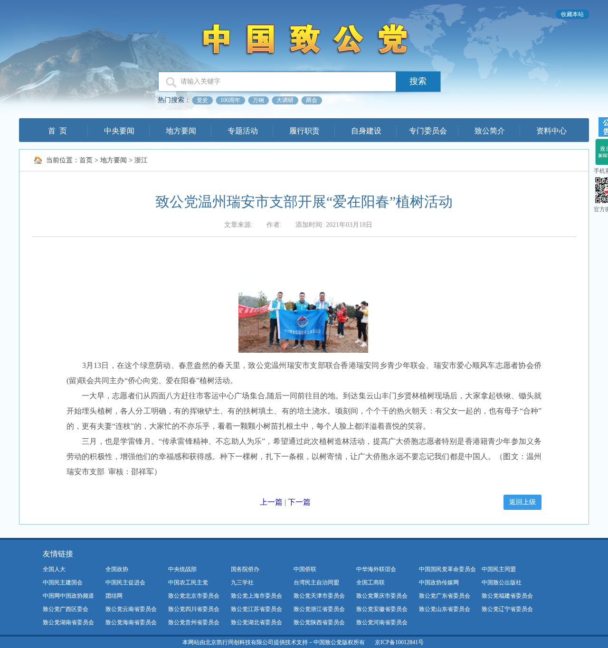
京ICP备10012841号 (399, 642)
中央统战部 (182, 569)
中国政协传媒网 (439, 582)
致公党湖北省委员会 (256, 622)
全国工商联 (370, 582)
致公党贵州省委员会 (193, 622)
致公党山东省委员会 (444, 609)
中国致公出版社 (502, 582)
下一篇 (299, 502)
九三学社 (242, 582)
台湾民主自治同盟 (316, 582)
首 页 (57, 131)
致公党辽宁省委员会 (507, 609)
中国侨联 (305, 569)
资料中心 (551, 131)
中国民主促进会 (125, 582)
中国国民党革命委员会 (447, 569)
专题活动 (243, 131)
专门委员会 (428, 131)
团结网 (114, 595)
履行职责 (304, 131)
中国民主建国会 (63, 582)
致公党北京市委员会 (193, 595)
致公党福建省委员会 (507, 595)
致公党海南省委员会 (131, 622)
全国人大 (54, 569)
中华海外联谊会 (376, 569)
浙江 (141, 160)
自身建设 (366, 131)
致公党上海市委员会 (256, 595)
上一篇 (271, 502)
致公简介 (490, 131)
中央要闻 (119, 131)
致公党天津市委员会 (319, 595)
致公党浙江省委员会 (319, 609)
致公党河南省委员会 (382, 622)
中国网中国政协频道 (68, 595)
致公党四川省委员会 (193, 609)
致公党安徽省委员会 (382, 609)
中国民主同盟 (499, 569)
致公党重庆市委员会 (382, 595)
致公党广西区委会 (65, 609)
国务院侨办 (245, 569)
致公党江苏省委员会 (256, 609)
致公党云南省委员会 (131, 609)
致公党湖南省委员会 (68, 622)
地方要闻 (181, 131)
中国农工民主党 (188, 582)
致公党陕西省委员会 (319, 622)
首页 (86, 160)
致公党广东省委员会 (444, 595)
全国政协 (116, 569)
